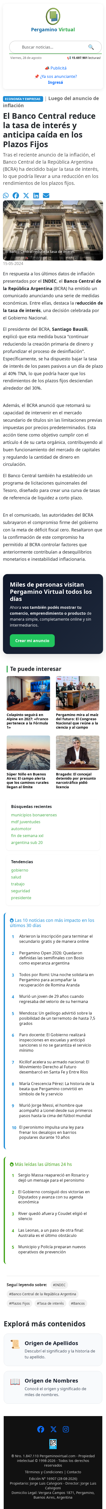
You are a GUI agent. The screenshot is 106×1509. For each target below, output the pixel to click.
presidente (21, 897)
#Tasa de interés (50, 1303)
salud (16, 877)
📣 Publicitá (56, 68)
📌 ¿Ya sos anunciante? (55, 79)
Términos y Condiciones (44, 1472)
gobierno (19, 870)
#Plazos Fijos (19, 1303)
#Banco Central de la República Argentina (42, 1294)
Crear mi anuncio (32, 640)
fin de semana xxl (27, 835)
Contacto (74, 1472)
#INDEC (59, 1284)
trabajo (18, 884)
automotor (21, 828)
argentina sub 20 (27, 842)
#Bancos (78, 1303)
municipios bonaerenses (34, 815)
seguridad (20, 891)
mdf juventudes (25, 822)
